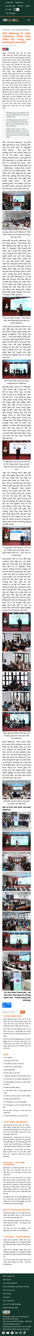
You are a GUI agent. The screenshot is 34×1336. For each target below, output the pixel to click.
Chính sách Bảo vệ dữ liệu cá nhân (16, 1287)
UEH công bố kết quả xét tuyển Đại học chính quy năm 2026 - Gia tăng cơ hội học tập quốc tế (17, 1223)
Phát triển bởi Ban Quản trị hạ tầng (16, 1329)
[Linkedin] (16, 1333)
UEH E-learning (8, 1301)
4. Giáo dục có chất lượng (12, 1067)
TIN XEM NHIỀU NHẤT (12, 1016)
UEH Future (7, 1280)
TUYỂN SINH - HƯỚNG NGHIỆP (16, 1237)
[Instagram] (20, 1333)
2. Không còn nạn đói (10, 1060)
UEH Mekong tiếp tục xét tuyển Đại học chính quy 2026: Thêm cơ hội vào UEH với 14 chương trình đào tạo (17, 1215)
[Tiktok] (24, 1333)
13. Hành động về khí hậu (11, 1099)
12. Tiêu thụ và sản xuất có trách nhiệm (17, 1096)
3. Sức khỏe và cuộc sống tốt (13, 1063)
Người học (19, 2)
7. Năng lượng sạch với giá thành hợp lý (17, 1076)
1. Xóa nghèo (7, 1057)
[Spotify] (12, 1333)
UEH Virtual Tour (9, 1290)
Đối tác (20, 6)
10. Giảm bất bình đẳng (11, 1087)
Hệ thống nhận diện (10, 1308)
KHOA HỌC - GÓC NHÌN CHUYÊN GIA (14, 1164)
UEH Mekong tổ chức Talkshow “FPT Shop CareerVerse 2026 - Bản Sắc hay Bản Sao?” (17, 115)
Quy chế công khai (10, 1283)
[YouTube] (8, 1333)
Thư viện (8, 9)
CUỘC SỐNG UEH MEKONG (15, 1122)
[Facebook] (3, 1333)
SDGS (5, 1055)
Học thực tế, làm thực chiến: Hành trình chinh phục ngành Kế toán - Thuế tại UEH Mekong (17, 1262)
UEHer (28, 6)
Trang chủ (9, 2)
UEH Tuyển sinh (8, 1276)
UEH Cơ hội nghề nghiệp (12, 1304)
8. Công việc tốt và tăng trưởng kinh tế (17, 1079)
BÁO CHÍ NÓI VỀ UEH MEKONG (16, 1210)
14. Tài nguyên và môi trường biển (15, 1102)
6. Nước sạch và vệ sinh (11, 1073)
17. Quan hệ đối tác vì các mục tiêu (15, 1116)
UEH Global (7, 1294)
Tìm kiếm (12, 13)
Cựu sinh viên (10, 6)
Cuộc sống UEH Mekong (21, 30)
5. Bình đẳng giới (9, 1070)
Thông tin (6, 1297)
